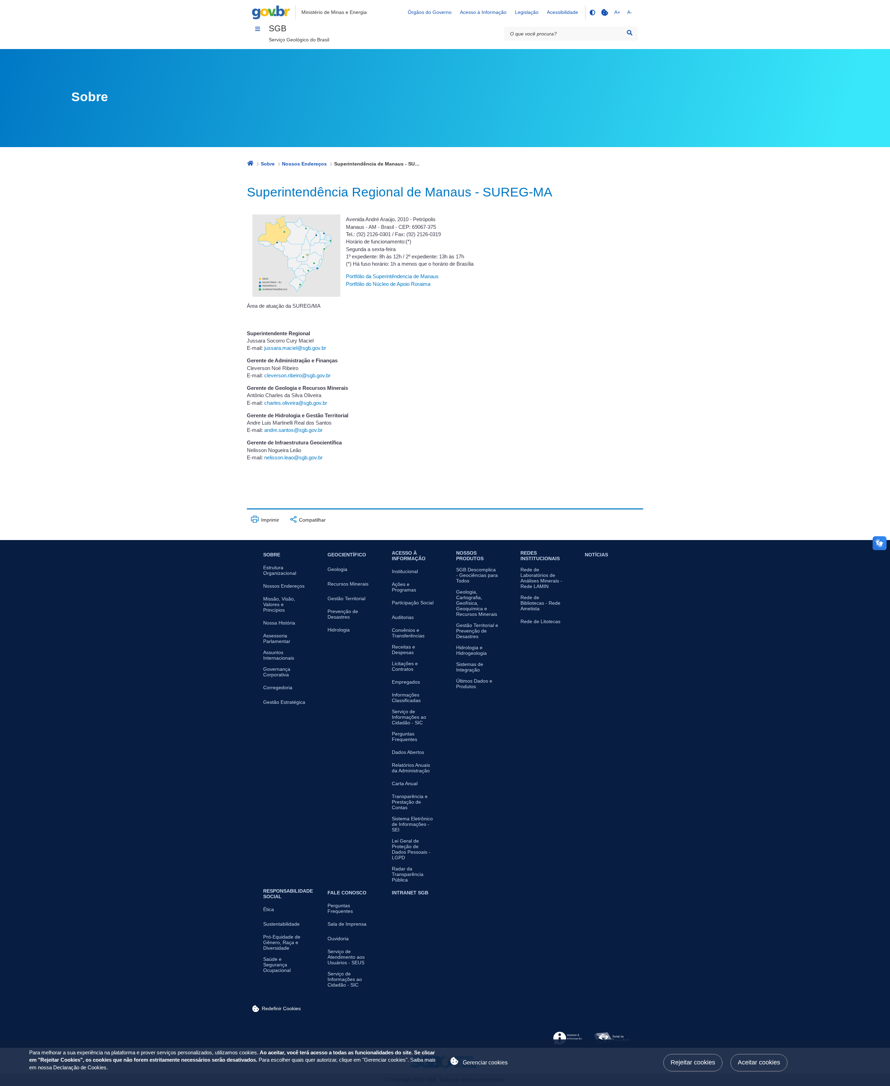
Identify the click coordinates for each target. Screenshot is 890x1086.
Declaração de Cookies (79, 1067)
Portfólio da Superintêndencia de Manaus (392, 276)
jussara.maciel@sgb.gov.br (295, 348)
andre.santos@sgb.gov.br (293, 430)
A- (629, 12)
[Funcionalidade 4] (592, 12)
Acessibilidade (562, 12)
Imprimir (269, 520)
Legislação (527, 12)
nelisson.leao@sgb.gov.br (293, 457)
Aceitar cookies (759, 1062)
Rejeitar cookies (693, 1062)
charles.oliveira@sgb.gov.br (295, 403)
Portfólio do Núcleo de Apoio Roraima (388, 284)
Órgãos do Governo (430, 12)
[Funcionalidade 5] (604, 12)
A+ (617, 12)
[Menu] (257, 28)
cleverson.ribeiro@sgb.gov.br (297, 375)
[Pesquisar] (629, 33)
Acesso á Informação (483, 12)
